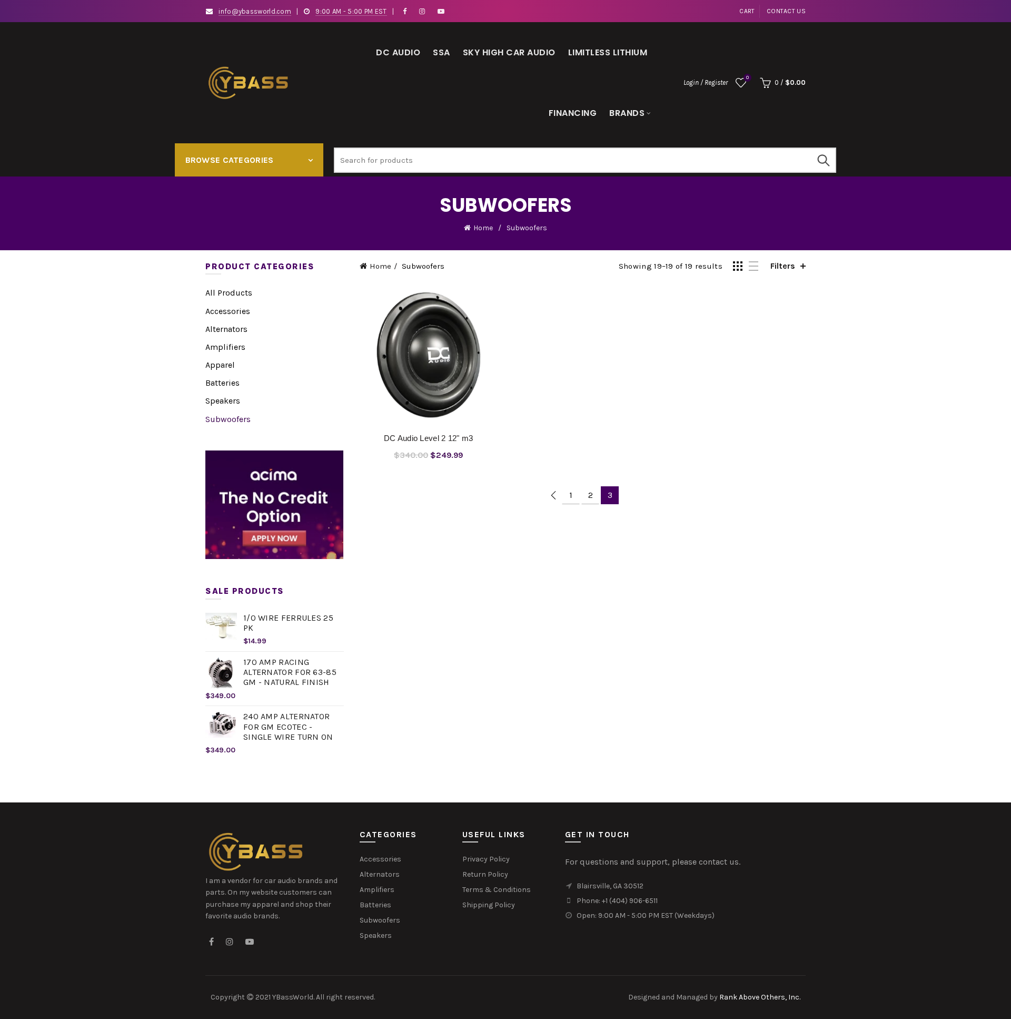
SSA (441, 52)
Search (823, 160)
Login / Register (705, 82)
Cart (747, 11)
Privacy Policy (486, 859)
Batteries (222, 383)
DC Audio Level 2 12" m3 (428, 438)
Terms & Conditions (496, 889)
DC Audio (398, 52)
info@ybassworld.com (255, 11)
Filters (782, 266)
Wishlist (747, 78)
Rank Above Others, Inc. (759, 997)
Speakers (222, 401)
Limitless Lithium (608, 52)
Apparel (220, 365)
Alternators (226, 329)
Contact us (786, 11)
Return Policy (485, 874)
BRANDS (627, 113)
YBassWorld (292, 997)
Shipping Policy (488, 904)
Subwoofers (228, 419)
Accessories (227, 311)
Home (483, 227)
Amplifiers (225, 347)
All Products (228, 293)
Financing (573, 113)
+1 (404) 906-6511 (630, 900)
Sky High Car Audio (509, 52)
